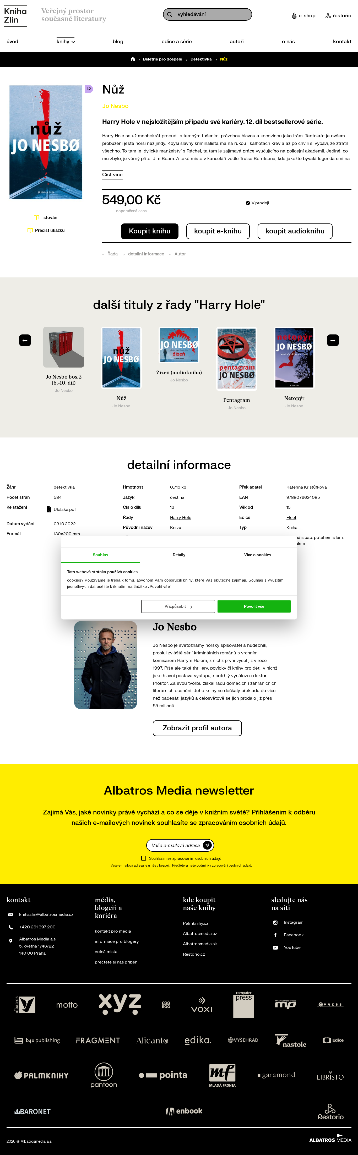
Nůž (121, 398)
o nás (288, 42)
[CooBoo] (166, 1005)
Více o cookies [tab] (257, 554)
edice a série (177, 42)
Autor (180, 254)
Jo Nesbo (115, 106)
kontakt (342, 42)
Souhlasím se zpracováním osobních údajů (185, 858)
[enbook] (184, 1111)
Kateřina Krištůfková (306, 487)
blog (118, 42)
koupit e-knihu (218, 231)
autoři (237, 42)
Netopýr (294, 398)
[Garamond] (276, 1075)
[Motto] (67, 1005)
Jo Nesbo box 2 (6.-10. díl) (64, 380)
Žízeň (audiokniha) (179, 373)
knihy (64, 42)
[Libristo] (330, 1075)
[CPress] (330, 1005)
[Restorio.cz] (331, 1111)
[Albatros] (25, 1005)
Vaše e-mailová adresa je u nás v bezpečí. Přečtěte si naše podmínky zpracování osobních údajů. (181, 865)
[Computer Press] (243, 1005)
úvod (12, 42)
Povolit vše (254, 606)
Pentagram (236, 400)
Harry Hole (180, 517)
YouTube (292, 947)
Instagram (293, 922)
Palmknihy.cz (195, 923)
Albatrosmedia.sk (200, 943)
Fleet (291, 517)
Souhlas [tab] (100, 554)
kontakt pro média (113, 931)
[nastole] (290, 1040)
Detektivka (201, 59)
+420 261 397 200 (37, 927)
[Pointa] (163, 1075)
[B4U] (37, 1040)
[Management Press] (285, 1005)
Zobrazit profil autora (197, 728)
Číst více (112, 175)
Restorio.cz (194, 954)
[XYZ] (120, 1005)
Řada (112, 254)
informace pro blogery (117, 941)
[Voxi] (201, 1005)
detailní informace (146, 254)
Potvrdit (207, 845)
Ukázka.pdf (65, 509)
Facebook (294, 935)
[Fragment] (98, 1040)
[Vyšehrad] (243, 1040)
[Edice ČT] (333, 1040)
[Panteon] (104, 1075)
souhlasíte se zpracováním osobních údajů (221, 823)
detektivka (64, 487)
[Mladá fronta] (222, 1075)
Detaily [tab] (179, 554)
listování (49, 217)
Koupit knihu (150, 231)
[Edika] (198, 1040)
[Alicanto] (152, 1040)
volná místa (106, 951)
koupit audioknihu (295, 231)
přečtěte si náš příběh (116, 962)
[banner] (15, 16)
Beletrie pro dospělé (162, 59)
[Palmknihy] (41, 1075)
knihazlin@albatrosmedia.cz (46, 914)
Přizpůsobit (175, 606)
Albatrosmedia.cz (200, 933)
